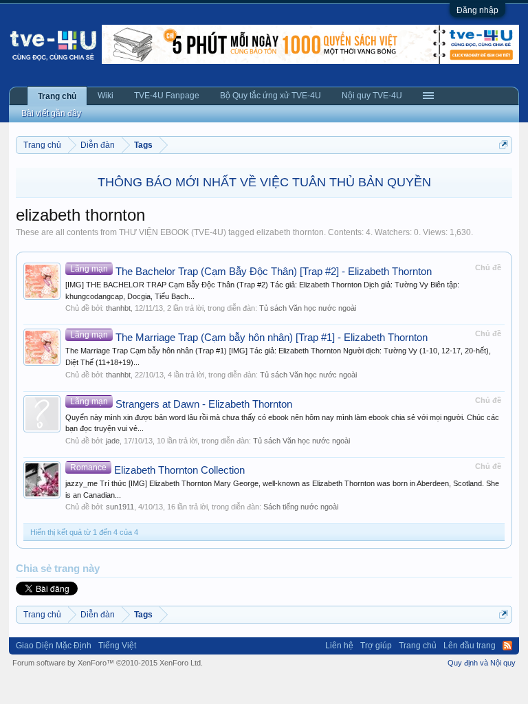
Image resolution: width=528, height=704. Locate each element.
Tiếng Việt (117, 645)
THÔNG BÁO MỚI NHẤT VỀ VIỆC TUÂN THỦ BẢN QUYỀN (264, 182)
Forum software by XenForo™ (107, 663)
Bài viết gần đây (51, 113)
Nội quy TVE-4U (372, 95)
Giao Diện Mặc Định (53, 645)
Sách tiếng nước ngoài (300, 507)
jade (113, 441)
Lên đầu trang (469, 645)
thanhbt (118, 308)
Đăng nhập (477, 10)
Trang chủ (57, 96)
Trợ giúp (376, 645)
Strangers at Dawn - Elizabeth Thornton (181, 404)
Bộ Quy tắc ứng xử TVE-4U (270, 95)
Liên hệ (339, 645)
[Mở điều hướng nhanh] (503, 144)
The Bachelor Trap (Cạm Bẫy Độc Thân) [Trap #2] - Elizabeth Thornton (251, 271)
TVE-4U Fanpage (166, 95)
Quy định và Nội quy (482, 663)
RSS (507, 645)
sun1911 (120, 507)
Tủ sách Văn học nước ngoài (307, 308)
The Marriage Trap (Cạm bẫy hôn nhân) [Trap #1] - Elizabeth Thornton (249, 337)
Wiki (105, 95)
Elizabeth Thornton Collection (157, 470)
